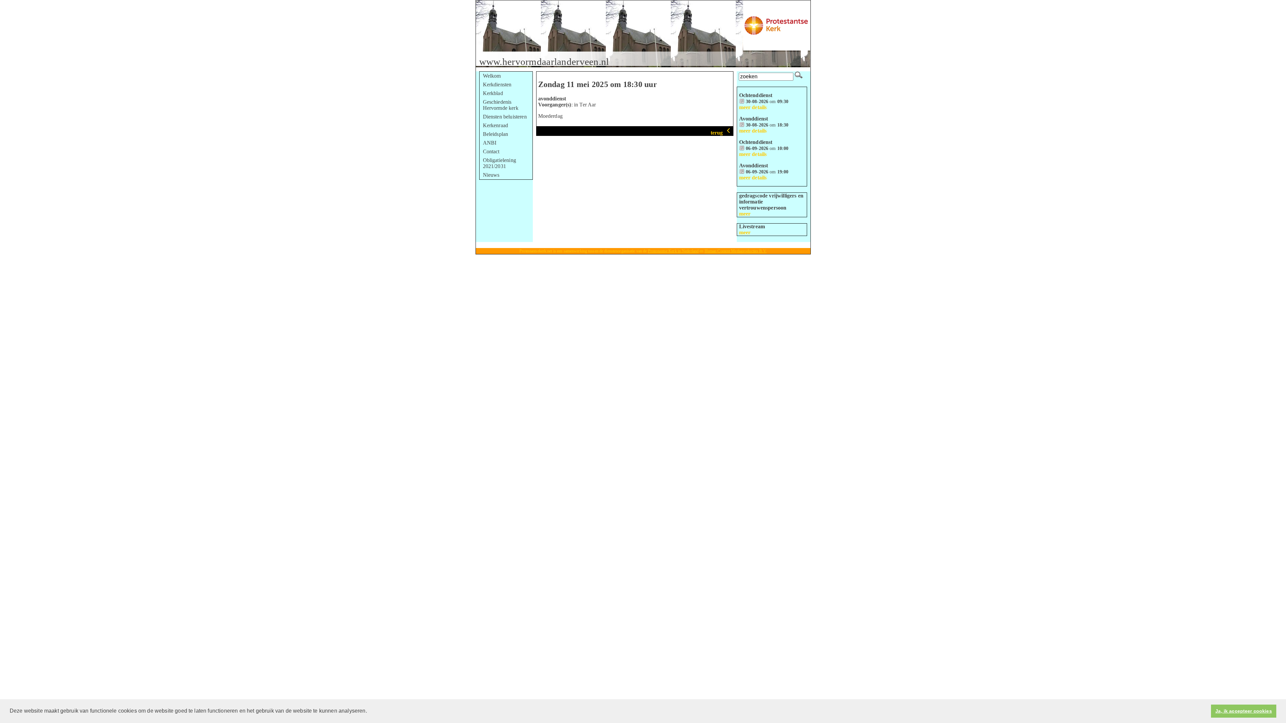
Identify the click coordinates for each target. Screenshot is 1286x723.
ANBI (490, 143)
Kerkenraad (495, 125)
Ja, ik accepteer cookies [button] (1243, 711)
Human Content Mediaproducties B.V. (736, 251)
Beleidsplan (495, 134)
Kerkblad (493, 93)
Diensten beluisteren (505, 116)
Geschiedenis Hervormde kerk (500, 105)
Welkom (492, 76)
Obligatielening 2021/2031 (499, 163)
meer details (753, 107)
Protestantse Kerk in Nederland (673, 251)
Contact (491, 151)
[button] (369, 712)
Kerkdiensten (497, 84)
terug (717, 133)
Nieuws (491, 175)
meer (745, 214)
